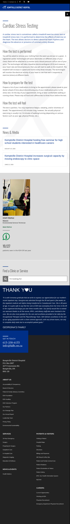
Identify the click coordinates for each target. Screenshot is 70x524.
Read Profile (7, 227)
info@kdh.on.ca (12, 346)
